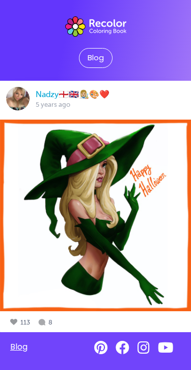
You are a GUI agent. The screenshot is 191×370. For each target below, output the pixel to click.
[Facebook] (122, 347)
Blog (96, 58)
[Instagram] (144, 347)
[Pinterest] (100, 347)
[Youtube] (165, 347)
